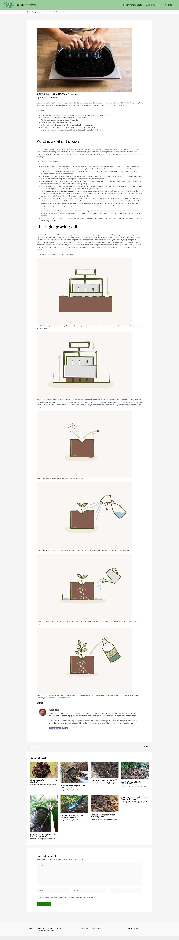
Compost (35, 12)
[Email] (66, 728)
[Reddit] (137, 928)
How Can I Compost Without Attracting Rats (103, 815)
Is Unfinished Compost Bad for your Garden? (74, 786)
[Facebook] (129, 928)
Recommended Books (132, 5)
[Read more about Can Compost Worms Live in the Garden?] (44, 770)
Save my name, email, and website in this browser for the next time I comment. (66, 898)
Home (29, 12)
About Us (32, 928)
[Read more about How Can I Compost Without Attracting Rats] (105, 803)
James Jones (54, 709)
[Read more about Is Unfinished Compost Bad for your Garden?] (74, 772)
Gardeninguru (26, 5)
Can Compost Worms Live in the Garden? (44, 781)
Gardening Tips (153, 5)
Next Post (147, 747)
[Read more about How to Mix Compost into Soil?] (105, 770)
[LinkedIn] (134, 928)
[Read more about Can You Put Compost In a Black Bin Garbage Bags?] (44, 813)
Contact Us (40, 928)
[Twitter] (131, 928)
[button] (161, 5)
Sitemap (59, 928)
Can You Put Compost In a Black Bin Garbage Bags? (44, 835)
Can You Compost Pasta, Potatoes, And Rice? (131, 783)
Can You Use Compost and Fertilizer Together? (72, 816)
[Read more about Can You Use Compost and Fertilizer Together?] (74, 804)
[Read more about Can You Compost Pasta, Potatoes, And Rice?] (135, 770)
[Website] (63, 728)
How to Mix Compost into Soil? (104, 780)
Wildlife (168, 5)
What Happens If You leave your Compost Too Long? (134, 798)
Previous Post (32, 747)
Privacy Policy (50, 928)
